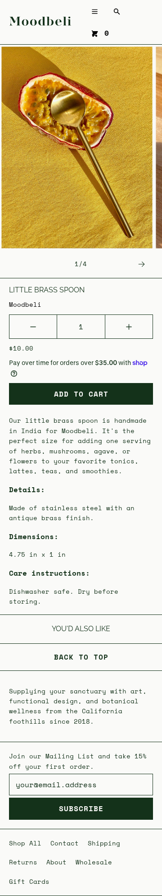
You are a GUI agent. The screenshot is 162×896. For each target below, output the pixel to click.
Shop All (25, 843)
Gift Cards (29, 881)
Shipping (104, 843)
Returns (23, 862)
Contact (64, 843)
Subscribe (81, 808)
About (56, 862)
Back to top (81, 656)
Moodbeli (25, 304)
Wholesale (94, 862)
